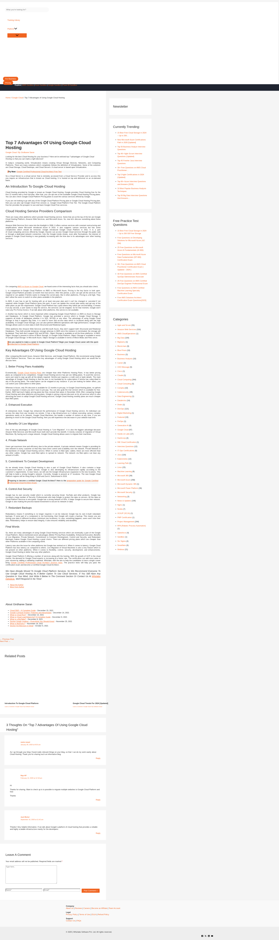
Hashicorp (121, 438)
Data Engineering (124, 396)
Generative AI (122, 425)
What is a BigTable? (18, 619)
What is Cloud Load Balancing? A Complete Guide (30, 617)
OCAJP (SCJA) (123, 513)
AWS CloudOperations (126, 334)
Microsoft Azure (123, 480)
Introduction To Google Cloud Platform (21, 703)
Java (119, 455)
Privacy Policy (72, 914)
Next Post (5, 641)
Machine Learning (124, 471)
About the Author (16, 585)
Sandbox (120, 537)
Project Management (125, 522)
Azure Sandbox (41, 85)
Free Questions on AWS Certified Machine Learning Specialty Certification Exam (130, 290)
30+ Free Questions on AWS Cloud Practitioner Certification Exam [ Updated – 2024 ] (131, 267)
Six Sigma (121, 541)
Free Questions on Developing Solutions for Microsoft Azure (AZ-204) (131, 240)
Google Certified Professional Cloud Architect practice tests (36, 563)
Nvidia (119, 509)
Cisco (119, 371)
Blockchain (121, 346)
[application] (15, 29)
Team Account (114, 908)
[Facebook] (202, 936)
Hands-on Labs (123, 434)
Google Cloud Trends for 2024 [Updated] (90, 703)
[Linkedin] (209, 936)
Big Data (120, 338)
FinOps (120, 421)
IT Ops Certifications (125, 451)
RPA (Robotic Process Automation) (131, 526)
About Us (69, 908)
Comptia (120, 388)
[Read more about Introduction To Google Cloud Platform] (37, 699)
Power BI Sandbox (70, 85)
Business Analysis (124, 359)
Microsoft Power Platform (127, 488)
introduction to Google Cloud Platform (23, 344)
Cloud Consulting (124, 384)
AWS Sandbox (28, 85)
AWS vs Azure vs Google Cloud (30, 287)
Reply (98, 758)
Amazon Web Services (126, 329)
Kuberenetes (122, 459)
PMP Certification (124, 517)
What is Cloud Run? (18, 615)
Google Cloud (11, 152)
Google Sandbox (54, 85)
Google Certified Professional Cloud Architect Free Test (39, 172)
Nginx (119, 505)
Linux (119, 467)
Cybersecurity (123, 392)
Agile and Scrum (124, 325)
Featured (121, 417)
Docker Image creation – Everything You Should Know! (32, 621)
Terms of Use (84, 914)
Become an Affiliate (99, 908)
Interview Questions (125, 446)
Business (121, 354)
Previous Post (7, 639)
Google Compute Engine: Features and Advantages (30, 613)
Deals (119, 405)
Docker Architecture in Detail (21, 626)
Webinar (120, 549)
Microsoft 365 (122, 476)
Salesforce (121, 533)
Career (120, 363)
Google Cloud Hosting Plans (29, 373)
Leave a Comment (9, 706)
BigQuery (121, 342)
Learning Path (123, 463)
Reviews (78, 908)
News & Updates (124, 501)
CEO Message (123, 367)
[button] (10, 79)
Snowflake (121, 545)
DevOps (120, 409)
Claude (120, 375)
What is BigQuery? (17, 624)
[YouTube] (212, 936)
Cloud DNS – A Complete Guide (23, 610)
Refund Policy (103, 914)
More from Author (17, 587)
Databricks (121, 400)
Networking (122, 497)
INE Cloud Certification (126, 442)
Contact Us (70, 921)
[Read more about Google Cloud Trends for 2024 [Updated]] (108, 699)
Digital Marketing (124, 413)
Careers (86, 908)
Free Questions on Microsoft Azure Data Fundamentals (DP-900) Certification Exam (131, 257)
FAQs (79, 921)
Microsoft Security (124, 492)
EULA (94, 914)
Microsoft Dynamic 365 (126, 484)
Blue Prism (121, 350)
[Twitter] (206, 936)
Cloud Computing (124, 380)
